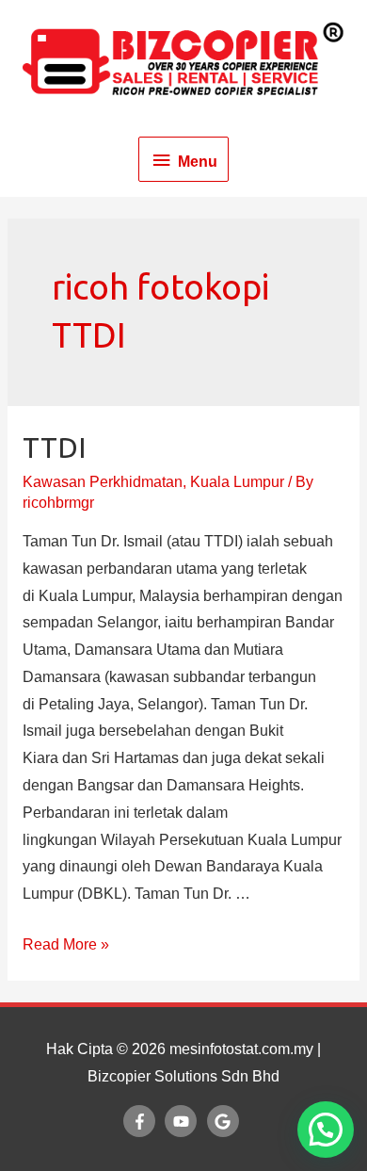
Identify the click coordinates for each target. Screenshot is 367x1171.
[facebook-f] (142, 1121)
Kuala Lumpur (237, 482)
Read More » (66, 944)
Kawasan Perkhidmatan (103, 482)
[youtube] (183, 1121)
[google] (225, 1121)
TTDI (54, 447)
